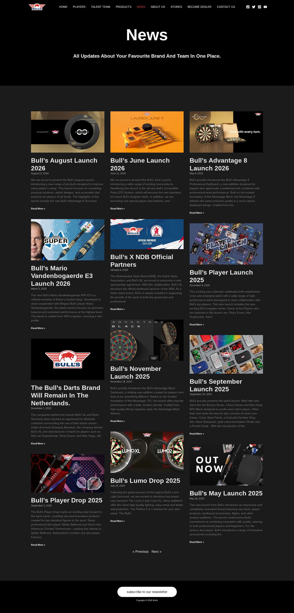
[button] (147, 592)
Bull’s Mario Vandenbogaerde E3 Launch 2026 (62, 276)
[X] (253, 7)
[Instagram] (259, 7)
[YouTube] (265, 7)
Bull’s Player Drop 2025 (66, 500)
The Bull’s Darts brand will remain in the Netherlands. (65, 395)
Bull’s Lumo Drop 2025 (145, 480)
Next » (156, 552)
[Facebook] (248, 7)
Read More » (38, 208)
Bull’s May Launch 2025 (226, 493)
